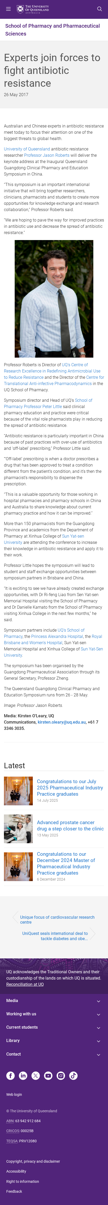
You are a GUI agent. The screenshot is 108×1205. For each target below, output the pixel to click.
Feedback (14, 1191)
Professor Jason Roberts (46, 155)
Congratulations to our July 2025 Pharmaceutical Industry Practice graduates (70, 787)
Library (13, 1040)
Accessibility (16, 1171)
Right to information (22, 1181)
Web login (14, 1094)
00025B (27, 1131)
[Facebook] (10, 1076)
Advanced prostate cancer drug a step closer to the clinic (70, 825)
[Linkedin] (23, 1076)
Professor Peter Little (43, 406)
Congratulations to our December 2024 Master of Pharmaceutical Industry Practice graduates (66, 863)
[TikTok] (73, 1076)
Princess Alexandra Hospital (57, 636)
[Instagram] (61, 1076)
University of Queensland (27, 149)
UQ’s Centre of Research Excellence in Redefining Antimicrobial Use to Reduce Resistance (52, 371)
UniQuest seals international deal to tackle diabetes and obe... (55, 936)
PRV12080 (28, 1141)
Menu (8, 9)
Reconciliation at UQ (25, 984)
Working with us (21, 1013)
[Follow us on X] (35, 1076)
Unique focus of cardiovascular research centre (57, 920)
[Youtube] (48, 1076)
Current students (22, 1027)
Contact (13, 1054)
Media (12, 1000)
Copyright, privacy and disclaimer (33, 1161)
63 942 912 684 (28, 1121)
